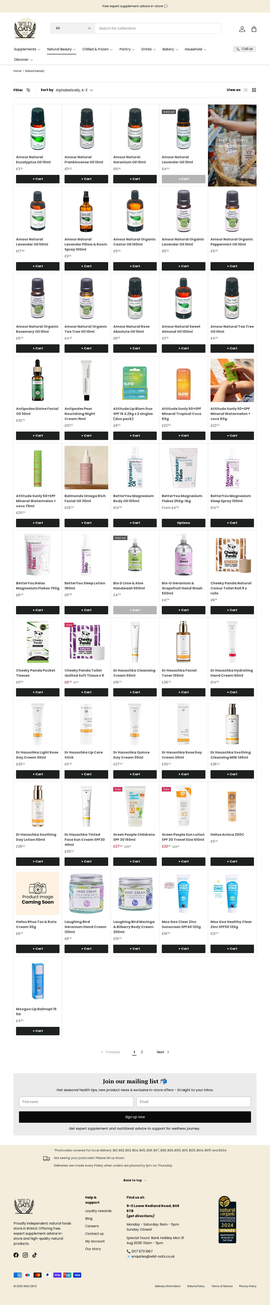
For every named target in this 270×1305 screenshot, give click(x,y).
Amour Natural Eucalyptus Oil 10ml (33, 160)
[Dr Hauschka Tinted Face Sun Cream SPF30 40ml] (86, 806)
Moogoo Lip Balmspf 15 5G (36, 1012)
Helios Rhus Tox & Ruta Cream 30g (36, 924)
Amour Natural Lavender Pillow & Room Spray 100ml (86, 244)
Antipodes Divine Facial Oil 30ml (37, 411)
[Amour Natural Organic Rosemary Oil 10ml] (37, 298)
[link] (110, 1052)
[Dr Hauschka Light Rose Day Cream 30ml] (37, 724)
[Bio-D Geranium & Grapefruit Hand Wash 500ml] (183, 555)
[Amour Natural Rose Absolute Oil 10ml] (135, 298)
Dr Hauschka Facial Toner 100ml (179, 673)
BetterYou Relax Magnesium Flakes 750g (37, 586)
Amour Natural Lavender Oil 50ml (32, 242)
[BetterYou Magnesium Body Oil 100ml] (135, 467)
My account (95, 1241)
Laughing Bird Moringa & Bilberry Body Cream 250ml (134, 926)
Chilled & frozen (95, 49)
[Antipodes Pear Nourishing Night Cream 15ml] (86, 380)
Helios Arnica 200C (227, 834)
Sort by (47, 89)
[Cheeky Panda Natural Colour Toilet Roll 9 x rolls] (232, 555)
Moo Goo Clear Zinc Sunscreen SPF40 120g (181, 924)
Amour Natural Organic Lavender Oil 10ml (183, 242)
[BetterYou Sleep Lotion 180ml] (86, 555)
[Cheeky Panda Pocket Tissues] (37, 642)
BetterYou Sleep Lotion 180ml (85, 586)
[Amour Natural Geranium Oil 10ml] (135, 128)
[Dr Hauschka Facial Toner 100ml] (183, 642)
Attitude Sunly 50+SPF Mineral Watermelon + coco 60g (230, 413)
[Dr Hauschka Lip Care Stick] (86, 724)
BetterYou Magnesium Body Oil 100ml (133, 498)
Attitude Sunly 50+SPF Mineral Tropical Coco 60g (181, 413)
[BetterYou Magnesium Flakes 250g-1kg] (183, 467)
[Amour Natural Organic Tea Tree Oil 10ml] (86, 298)
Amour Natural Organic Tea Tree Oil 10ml (86, 329)
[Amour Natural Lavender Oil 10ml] (183, 128)
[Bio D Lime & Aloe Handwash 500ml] (135, 555)
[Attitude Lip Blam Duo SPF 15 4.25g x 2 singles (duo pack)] (135, 380)
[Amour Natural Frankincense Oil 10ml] (86, 128)
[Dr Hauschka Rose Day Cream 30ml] (183, 724)
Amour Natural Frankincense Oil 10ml (84, 160)
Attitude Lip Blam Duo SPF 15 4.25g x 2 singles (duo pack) (133, 413)
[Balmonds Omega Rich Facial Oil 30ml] (86, 467)
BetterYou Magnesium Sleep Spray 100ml (231, 498)
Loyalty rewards (98, 1210)
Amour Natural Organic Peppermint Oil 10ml (232, 242)
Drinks (146, 49)
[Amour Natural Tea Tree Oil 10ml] (232, 298)
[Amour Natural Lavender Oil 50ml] (37, 211)
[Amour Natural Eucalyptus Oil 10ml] (37, 128)
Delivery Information (168, 1286)
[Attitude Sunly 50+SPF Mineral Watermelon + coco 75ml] (37, 467)
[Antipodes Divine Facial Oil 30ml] (37, 380)
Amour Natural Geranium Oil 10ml (129, 160)
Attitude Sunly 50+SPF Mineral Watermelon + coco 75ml (36, 501)
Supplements (25, 49)
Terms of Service (221, 1286)
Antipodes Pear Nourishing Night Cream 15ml (80, 413)
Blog (88, 1218)
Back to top (133, 1180)
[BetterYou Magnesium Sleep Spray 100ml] (232, 467)
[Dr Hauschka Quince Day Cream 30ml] (135, 724)
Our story (93, 1248)
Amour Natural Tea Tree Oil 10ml (232, 329)
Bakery (168, 49)
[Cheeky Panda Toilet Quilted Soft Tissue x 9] (86, 642)
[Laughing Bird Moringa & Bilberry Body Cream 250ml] (135, 893)
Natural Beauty (59, 49)
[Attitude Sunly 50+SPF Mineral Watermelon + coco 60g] (232, 380)
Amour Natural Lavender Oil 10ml (177, 160)
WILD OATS (30, 1286)
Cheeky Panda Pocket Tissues (35, 673)
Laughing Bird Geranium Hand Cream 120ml (85, 926)
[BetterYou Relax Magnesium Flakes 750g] (37, 555)
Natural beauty (34, 71)
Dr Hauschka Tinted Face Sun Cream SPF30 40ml (85, 839)
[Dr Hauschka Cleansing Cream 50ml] (135, 642)
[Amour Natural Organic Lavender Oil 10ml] (183, 211)
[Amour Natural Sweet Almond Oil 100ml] (183, 298)
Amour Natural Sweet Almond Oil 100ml (181, 329)
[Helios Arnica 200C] (232, 806)
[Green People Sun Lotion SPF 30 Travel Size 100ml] (183, 806)
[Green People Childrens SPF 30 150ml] (135, 806)
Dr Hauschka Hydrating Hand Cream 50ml (232, 673)
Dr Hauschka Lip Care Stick (84, 755)
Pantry (125, 49)
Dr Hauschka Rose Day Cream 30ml (182, 755)
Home (17, 71)
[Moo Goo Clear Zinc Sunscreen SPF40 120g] (183, 893)
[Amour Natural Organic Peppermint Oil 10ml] (232, 211)
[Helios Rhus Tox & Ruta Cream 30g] (37, 893)
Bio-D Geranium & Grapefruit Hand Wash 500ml (182, 588)
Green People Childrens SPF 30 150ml (134, 837)
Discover (21, 59)
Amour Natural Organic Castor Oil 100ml (134, 242)
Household (193, 49)
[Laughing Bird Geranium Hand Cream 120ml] (86, 893)
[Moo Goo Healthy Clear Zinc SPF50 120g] (232, 893)
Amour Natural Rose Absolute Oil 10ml (131, 329)
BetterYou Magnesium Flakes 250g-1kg (182, 498)
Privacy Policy (247, 1286)
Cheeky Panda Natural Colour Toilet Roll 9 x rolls (231, 588)
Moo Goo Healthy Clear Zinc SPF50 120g (231, 924)
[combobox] (136, 28)
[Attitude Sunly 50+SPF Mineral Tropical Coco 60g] (183, 380)
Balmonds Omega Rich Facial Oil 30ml (85, 498)
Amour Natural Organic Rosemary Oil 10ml (37, 329)
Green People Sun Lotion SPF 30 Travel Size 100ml (183, 837)
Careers (92, 1226)
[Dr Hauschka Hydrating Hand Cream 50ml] (232, 642)
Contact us (94, 1233)
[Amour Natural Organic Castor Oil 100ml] (135, 211)
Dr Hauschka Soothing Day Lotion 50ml (36, 837)
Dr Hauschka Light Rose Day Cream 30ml (37, 755)
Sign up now (135, 1117)
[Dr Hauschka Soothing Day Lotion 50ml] (37, 806)
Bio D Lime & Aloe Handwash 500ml (129, 586)
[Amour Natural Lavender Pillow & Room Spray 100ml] (86, 211)
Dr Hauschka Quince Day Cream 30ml (131, 755)
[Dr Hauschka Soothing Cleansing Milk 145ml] (232, 724)
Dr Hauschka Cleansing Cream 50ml (134, 673)
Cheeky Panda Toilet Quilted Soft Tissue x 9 (84, 673)
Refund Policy (196, 1286)
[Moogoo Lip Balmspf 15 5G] (37, 980)
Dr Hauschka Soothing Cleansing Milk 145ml (231, 755)
